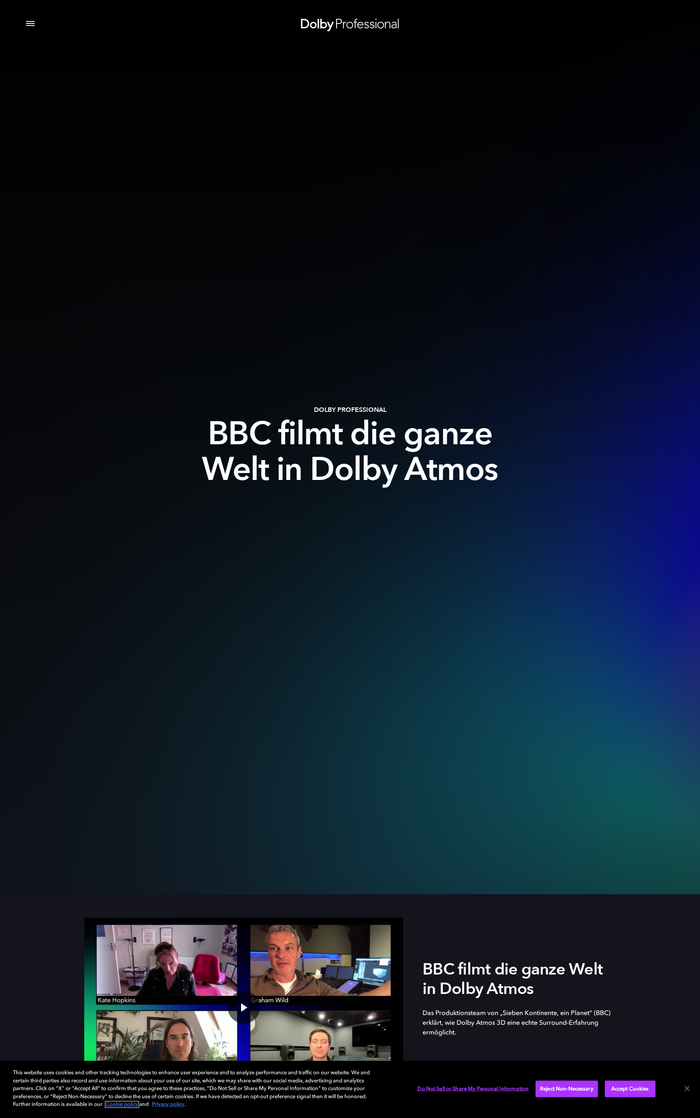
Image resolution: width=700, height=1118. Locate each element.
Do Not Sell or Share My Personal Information (473, 1088)
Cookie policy (122, 1104)
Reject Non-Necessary (566, 1088)
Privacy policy (168, 1104)
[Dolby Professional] (350, 23)
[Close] (687, 1088)
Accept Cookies (630, 1088)
